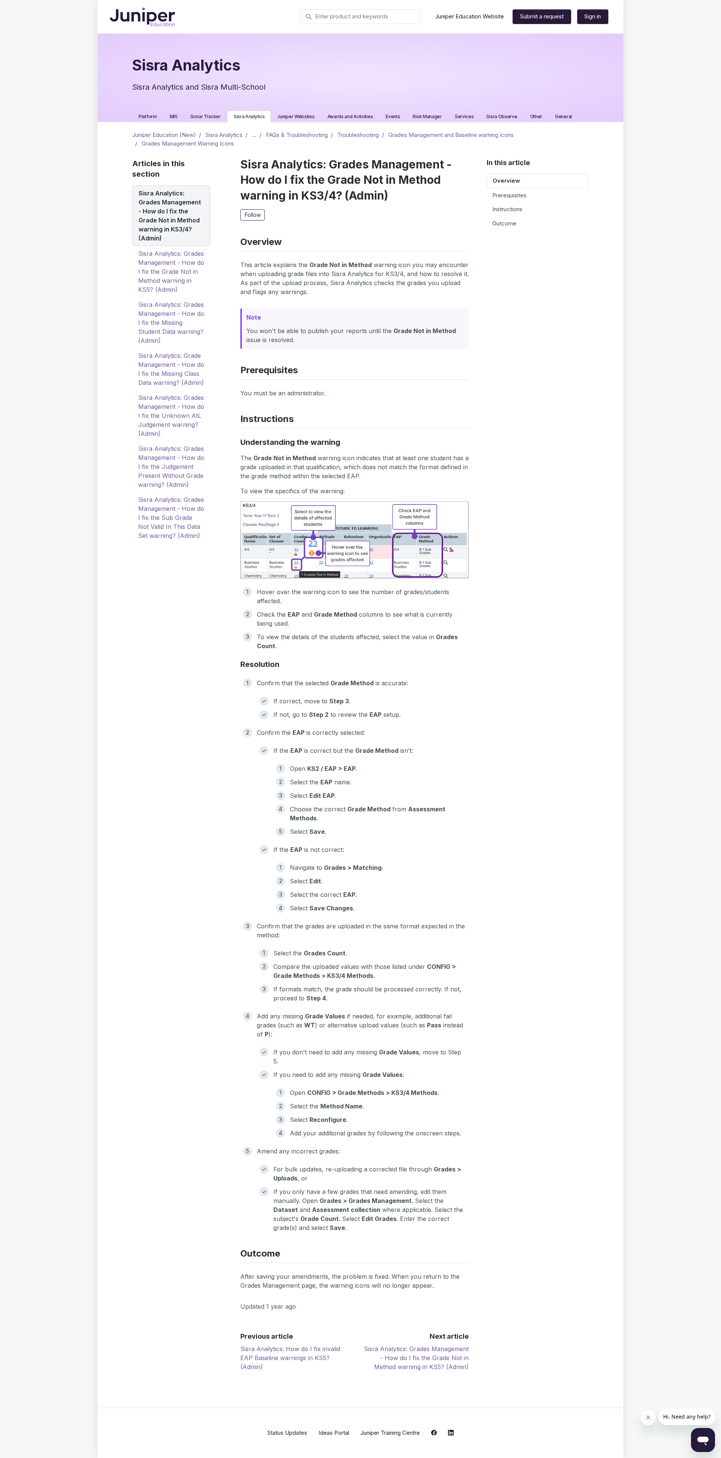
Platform (148, 116)
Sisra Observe (501, 116)
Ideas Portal (333, 1432)
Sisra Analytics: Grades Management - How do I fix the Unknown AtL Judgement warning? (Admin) (171, 415)
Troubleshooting (358, 134)
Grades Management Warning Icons (188, 143)
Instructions (507, 209)
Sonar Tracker (205, 116)
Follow (253, 215)
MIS (174, 116)
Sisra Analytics (249, 116)
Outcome (504, 223)
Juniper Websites (295, 116)
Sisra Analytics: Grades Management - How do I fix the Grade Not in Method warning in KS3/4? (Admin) (170, 215)
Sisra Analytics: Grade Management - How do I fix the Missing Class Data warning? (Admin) (171, 369)
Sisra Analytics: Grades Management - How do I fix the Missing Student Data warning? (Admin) (171, 322)
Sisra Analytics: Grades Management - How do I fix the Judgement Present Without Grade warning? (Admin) (171, 466)
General (563, 116)
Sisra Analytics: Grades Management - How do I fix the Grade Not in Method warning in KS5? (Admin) (416, 1358)
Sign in (592, 16)
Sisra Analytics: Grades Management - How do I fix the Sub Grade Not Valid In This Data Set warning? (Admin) (171, 517)
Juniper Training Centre (390, 1432)
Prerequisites (509, 195)
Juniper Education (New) (164, 134)
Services (464, 116)
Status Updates (287, 1432)
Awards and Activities (350, 116)
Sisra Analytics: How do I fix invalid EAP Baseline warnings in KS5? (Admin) (290, 1358)
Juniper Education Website (469, 16)
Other (536, 116)
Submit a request (542, 16)
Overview (506, 180)
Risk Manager (427, 116)
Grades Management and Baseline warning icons (451, 134)
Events (393, 116)
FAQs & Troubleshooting (297, 134)
